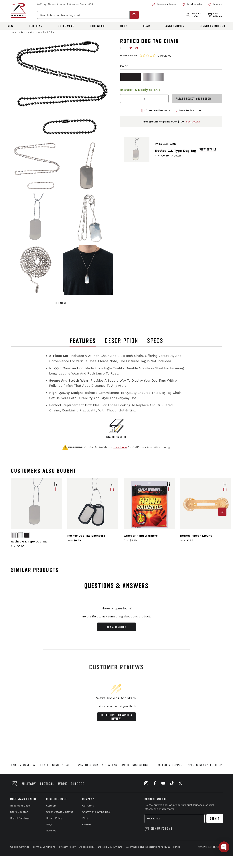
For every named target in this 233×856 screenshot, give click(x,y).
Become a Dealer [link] (20, 805)
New (11, 25)
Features (83, 340)
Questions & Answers (116, 585)
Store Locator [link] (19, 811)
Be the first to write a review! (116, 716)
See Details (193, 121)
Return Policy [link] (54, 818)
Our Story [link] (88, 805)
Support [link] (51, 805)
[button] (55, 484)
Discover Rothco (212, 25)
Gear (146, 25)
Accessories (174, 25)
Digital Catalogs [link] (19, 818)
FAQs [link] (49, 824)
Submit (214, 818)
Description (121, 340)
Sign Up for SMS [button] (161, 828)
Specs (155, 340)
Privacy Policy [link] (67, 846)
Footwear (97, 25)
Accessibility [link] (86, 846)
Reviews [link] (51, 830)
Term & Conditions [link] (44, 846)
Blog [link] (85, 818)
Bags (124, 25)
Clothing (35, 25)
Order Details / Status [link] (59, 811)
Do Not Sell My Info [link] (110, 846)
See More (61, 303)
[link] (164, 4)
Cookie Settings (19, 846)
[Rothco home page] (18, 10)
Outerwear (66, 25)
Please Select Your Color (193, 98)
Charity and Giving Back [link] (96, 811)
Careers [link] (86, 824)
